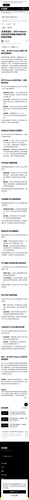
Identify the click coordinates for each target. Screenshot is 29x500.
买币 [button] (2, 478)
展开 (25, 397)
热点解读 (8, 24)
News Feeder (7, 41)
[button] (19, 9)
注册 (23, 8)
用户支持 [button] (4, 475)
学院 (2, 24)
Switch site (6, 5)
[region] (14, 489)
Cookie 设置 (14, 495)
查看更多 (24, 407)
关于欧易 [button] (4, 463)
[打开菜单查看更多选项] (27, 9)
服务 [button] (2, 471)
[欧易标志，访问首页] (4, 8)
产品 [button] (2, 467)
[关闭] (26, 481)
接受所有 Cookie (14, 491)
